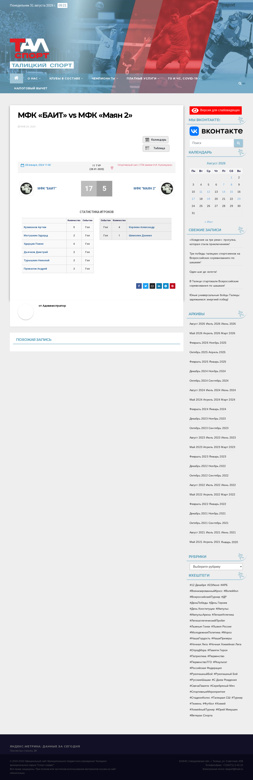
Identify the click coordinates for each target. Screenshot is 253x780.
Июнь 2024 (228, 390)
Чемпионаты (103, 78)
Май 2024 (196, 399)
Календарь (158, 139)
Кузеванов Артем (35, 227)
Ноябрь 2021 (217, 513)
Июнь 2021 (228, 532)
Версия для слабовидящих (219, 110)
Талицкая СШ (221, 697)
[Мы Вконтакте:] (216, 131)
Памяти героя (218, 650)
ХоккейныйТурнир (203, 709)
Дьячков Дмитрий (36, 252)
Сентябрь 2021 (219, 522)
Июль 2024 (213, 390)
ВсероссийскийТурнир (205, 596)
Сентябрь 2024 (219, 380)
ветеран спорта (201, 715)
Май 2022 (196, 494)
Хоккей (221, 703)
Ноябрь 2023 (217, 418)
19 (208, 198)
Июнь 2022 (228, 485)
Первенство (216, 656)
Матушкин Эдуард (36, 235)
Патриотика (198, 656)
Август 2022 (197, 485)
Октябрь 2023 (199, 428)
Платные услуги (141, 78)
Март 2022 (228, 494)
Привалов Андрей (35, 268)
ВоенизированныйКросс (207, 590)
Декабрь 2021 (199, 513)
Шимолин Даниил (140, 235)
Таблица (159, 148)
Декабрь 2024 (199, 371)
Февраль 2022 (199, 504)
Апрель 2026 (211, 333)
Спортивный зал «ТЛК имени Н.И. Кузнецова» (145, 165)
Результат (221, 662)
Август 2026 (197, 323)
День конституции (203, 608)
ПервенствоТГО (201, 662)
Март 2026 (228, 333)
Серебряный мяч (223, 685)
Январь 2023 (217, 456)
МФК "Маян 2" (145, 188)
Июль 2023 (213, 437)
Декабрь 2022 (199, 466)
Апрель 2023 (211, 447)
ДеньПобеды (199, 602)
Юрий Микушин (227, 709)
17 (193, 198)
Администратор (54, 305)
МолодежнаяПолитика (205, 632)
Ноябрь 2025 (217, 342)
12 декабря (198, 585)
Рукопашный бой (226, 673)
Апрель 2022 (211, 494)
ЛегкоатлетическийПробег (208, 620)
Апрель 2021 (211, 541)
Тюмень (196, 703)
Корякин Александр (142, 227)
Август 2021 (197, 532)
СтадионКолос (200, 697)
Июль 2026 (213, 323)
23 (239, 198)
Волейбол (231, 590)
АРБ (225, 585)
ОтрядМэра (198, 650)
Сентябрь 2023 (219, 428)
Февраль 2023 (199, 456)
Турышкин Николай (36, 260)
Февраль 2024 (199, 409)
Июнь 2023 (228, 437)
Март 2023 (228, 447)
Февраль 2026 (199, 342)
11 (200, 191)
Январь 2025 (217, 361)
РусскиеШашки (201, 679)
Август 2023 (197, 437)
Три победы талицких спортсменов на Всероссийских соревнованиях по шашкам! (215, 258)
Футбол (209, 703)
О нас (32, 78)
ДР (225, 596)
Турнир (238, 697)
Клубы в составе (64, 78)
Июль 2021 (213, 532)
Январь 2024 (217, 409)
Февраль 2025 (199, 361)
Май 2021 (196, 541)
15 (231, 191)
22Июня (214, 585)
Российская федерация (206, 668)
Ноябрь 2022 (217, 466)
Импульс (223, 608)
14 (223, 191)
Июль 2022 (213, 485)
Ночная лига (199, 644)
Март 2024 (228, 399)
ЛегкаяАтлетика (223, 614)
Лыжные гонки (200, 626)
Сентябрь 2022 (219, 475)
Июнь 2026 (228, 323)
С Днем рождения (225, 679)
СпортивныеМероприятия (208, 691)
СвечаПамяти (200, 685)
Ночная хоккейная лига (226, 644)
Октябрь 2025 (199, 352)
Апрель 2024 (211, 399)
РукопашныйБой (202, 673)
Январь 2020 (229, 542)
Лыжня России (222, 626)
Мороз (227, 632)
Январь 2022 (217, 504)
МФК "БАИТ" (47, 188)
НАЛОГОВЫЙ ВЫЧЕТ (30, 88)
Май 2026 (196, 333)
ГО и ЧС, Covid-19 (183, 78)
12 (208, 191)
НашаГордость (200, 638)
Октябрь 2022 (199, 475)
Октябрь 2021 (199, 522)
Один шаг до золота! (203, 271)
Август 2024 (197, 390)
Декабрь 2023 (199, 418)
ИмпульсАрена (201, 614)
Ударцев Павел (33, 243)
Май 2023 (196, 447)
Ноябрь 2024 (217, 371)
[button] (240, 83)
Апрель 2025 (217, 352)
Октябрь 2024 (199, 380)
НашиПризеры (222, 638)
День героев (219, 602)
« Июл (209, 221)
